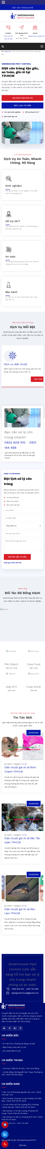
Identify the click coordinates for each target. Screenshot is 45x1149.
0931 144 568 (8, 39)
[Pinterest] (20, 1028)
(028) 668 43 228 (19, 1047)
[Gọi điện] (4, 1144)
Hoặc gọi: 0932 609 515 (12, 563)
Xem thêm (11, 794)
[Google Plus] (15, 1028)
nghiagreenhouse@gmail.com (25, 993)
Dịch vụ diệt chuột (15, 364)
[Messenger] (4, 1125)
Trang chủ (7, 51)
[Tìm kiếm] (4, 46)
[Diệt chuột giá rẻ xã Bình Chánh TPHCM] (22, 746)
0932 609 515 (8, 36)
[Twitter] (4, 1028)
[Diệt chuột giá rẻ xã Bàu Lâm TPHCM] (22, 888)
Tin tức (24, 764)
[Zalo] (4, 1134)
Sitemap (22, 1145)
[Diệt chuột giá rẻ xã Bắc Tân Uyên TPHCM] (22, 817)
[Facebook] (9, 1028)
